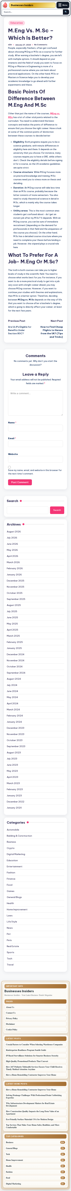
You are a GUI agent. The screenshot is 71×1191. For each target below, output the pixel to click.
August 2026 (14, 531)
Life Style (12, 921)
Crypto (11, 848)
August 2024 (14, 678)
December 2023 (15, 727)
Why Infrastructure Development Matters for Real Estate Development (30, 1104)
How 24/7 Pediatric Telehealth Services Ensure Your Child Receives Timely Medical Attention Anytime (34, 1068)
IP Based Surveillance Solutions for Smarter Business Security (32, 1055)
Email (12, 438)
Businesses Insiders (22, 5)
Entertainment (14, 866)
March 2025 (13, 635)
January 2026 (14, 574)
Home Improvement (17, 909)
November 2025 (15, 586)
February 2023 (15, 789)
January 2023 (14, 795)
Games (10, 891)
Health (10, 903)
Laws (10, 915)
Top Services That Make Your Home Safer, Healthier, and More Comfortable (32, 1126)
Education (17, 23)
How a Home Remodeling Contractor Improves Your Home (31, 1074)
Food (9, 884)
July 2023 (12, 758)
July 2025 (12, 611)
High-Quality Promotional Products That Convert (27, 1061)
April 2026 (12, 556)
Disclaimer (10, 1024)
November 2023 (15, 734)
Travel (10, 964)
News (10, 927)
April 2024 (12, 703)
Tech (9, 958)
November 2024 (15, 660)
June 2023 (12, 764)
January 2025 (14, 648)
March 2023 (13, 783)
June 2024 (12, 691)
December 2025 (15, 580)
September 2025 (16, 599)
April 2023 (12, 777)
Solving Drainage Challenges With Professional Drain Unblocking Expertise (34, 1096)
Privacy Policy (12, 1018)
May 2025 (12, 623)
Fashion (11, 872)
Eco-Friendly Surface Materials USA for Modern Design (29, 1119)
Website (13, 454)
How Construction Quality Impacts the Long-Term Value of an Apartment (32, 1112)
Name (12, 422)
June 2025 (12, 617)
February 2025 (15, 642)
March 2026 (13, 562)
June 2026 (12, 543)
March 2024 (13, 709)
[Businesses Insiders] (5, 5)
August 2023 (14, 752)
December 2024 (15, 654)
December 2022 (15, 801)
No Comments (40, 45)
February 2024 (15, 715)
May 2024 (12, 697)
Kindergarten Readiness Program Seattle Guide (26, 1050)
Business (11, 841)
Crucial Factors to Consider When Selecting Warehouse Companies (34, 1044)
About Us (10, 1007)
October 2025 (14, 592)
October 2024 (15, 666)
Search (12, 501)
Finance (11, 878)
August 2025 (14, 605)
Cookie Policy (11, 1029)
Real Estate (13, 946)
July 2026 (12, 537)
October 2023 (14, 740)
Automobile (13, 829)
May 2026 (12, 549)
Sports (10, 952)
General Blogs (14, 897)
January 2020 (14, 807)
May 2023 (12, 770)
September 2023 (16, 746)
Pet (9, 933)
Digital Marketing (16, 854)
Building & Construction (19, 835)
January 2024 (14, 721)
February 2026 (15, 568)
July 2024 (12, 685)
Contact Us (11, 1012)
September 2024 (16, 672)
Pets (9, 940)
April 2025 (12, 629)
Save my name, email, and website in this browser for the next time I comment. (35, 472)
